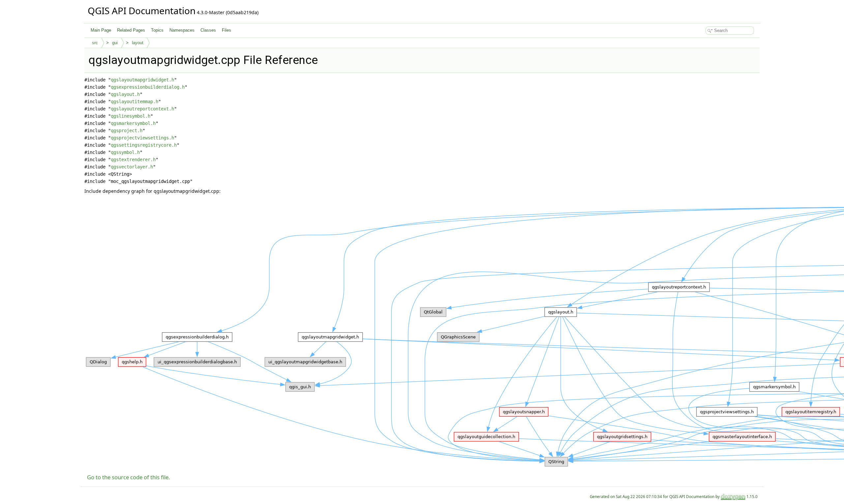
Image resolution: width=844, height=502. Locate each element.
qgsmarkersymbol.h (133, 123)
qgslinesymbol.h (130, 116)
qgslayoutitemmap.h (134, 101)
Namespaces (182, 30)
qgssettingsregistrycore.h (144, 145)
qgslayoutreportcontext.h (142, 108)
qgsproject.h (126, 130)
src (95, 42)
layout (137, 42)
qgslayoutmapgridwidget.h (142, 79)
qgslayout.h (125, 94)
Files (226, 30)
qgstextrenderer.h (133, 159)
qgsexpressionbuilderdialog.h (148, 87)
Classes (208, 30)
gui (115, 42)
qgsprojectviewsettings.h (142, 137)
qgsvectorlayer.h (132, 166)
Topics (157, 30)
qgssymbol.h (125, 152)
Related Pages (131, 30)
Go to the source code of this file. (128, 477)
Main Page (101, 30)
